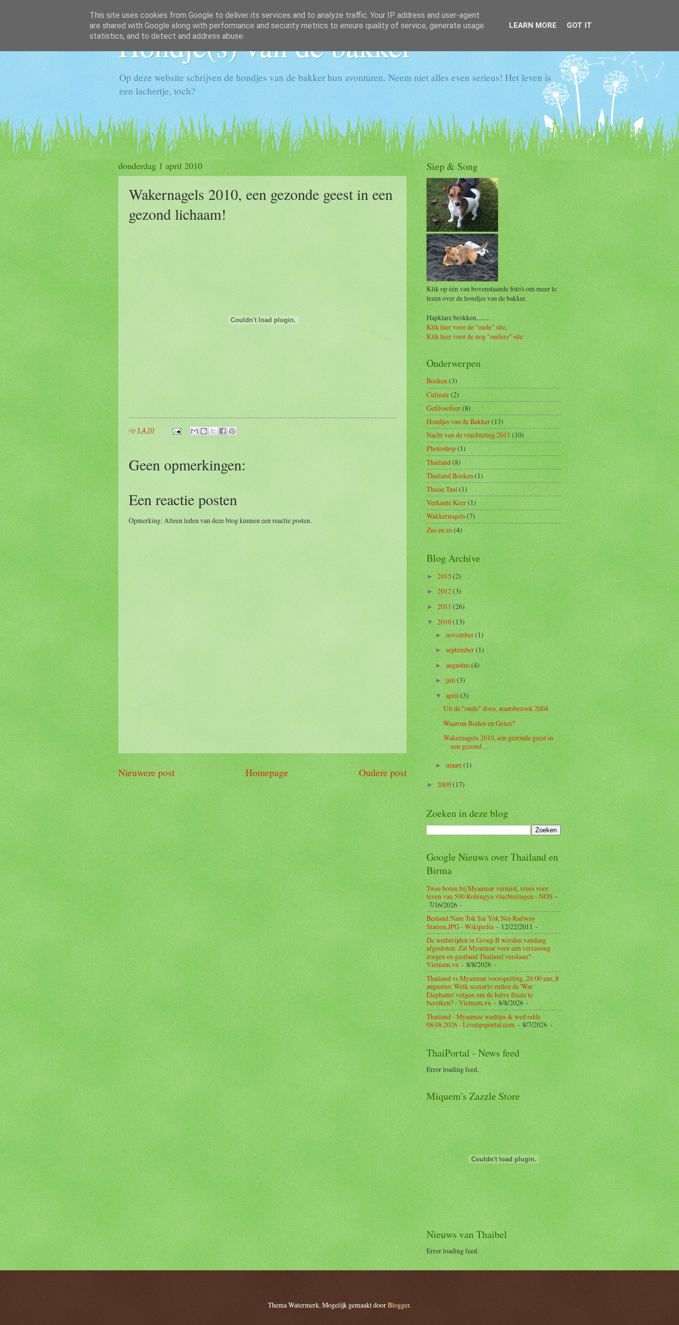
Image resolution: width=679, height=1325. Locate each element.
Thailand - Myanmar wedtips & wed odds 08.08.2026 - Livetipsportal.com (483, 1021)
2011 (445, 606)
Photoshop (441, 448)
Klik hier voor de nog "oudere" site (474, 336)
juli (451, 680)
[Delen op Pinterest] (232, 431)
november (460, 634)
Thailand (438, 462)
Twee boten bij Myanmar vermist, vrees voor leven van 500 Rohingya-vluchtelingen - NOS (489, 892)
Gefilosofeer (443, 408)
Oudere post (383, 772)
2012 (445, 591)
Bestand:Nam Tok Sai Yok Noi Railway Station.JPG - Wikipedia (480, 922)
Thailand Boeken (449, 475)
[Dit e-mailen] (194, 431)
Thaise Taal (441, 489)
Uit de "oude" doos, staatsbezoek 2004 (495, 708)
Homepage (267, 772)
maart (454, 765)
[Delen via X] (213, 431)
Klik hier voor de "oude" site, (466, 327)
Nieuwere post (146, 772)
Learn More (533, 25)
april (453, 695)
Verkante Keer (446, 502)
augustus (458, 665)
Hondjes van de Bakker (458, 421)
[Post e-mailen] (176, 430)
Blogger (399, 1305)
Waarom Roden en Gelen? (479, 723)
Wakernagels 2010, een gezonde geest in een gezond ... (498, 742)
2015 (445, 576)
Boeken (436, 380)
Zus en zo (439, 529)
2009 (445, 784)
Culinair (437, 394)
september (461, 649)
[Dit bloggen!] (204, 431)
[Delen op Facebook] (223, 431)
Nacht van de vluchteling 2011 (468, 435)
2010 (445, 621)
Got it (579, 25)
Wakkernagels (445, 516)
